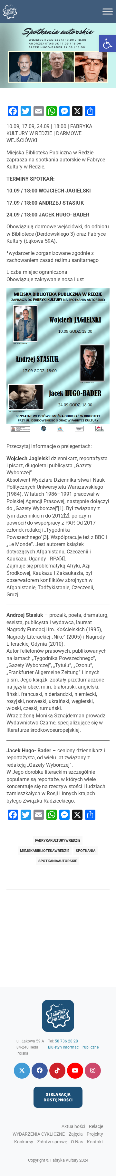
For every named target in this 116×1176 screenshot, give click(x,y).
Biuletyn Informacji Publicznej (74, 1047)
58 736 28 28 (66, 1041)
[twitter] (22, 1071)
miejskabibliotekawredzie (44, 851)
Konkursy (23, 1141)
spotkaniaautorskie (57, 861)
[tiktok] (57, 1071)
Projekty (95, 1134)
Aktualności (73, 1126)
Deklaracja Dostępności (58, 1097)
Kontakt (95, 1141)
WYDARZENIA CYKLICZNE (39, 1134)
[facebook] (40, 1071)
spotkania (85, 851)
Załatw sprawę (52, 1141)
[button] (107, 43)
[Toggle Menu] (107, 11)
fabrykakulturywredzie (57, 840)
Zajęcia (76, 1134)
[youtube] (75, 1071)
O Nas (77, 1141)
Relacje (96, 1126)
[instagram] (93, 1071)
